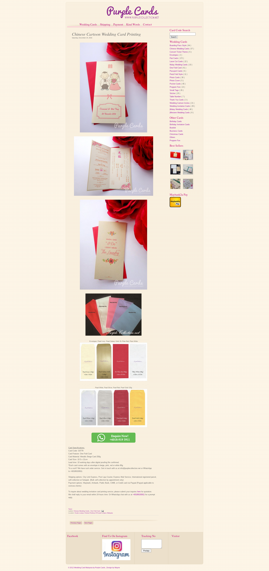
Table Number (175, 96)
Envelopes (174, 55)
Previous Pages (76, 523)
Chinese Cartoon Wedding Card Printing (106, 33)
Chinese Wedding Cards (82, 511)
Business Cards (176, 131)
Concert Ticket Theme (179, 52)
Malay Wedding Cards (179, 65)
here (139, 492)
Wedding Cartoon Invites (180, 103)
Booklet (173, 128)
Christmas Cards (176, 134)
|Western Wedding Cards (180, 113)
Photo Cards (175, 77)
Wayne (117, 568)
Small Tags (174, 90)
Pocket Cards (175, 84)
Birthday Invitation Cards (180, 124)
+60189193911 (139, 494)
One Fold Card (95, 511)
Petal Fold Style (176, 74)
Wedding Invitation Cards (180, 106)
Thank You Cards (177, 100)
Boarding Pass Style (178, 45)
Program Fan (175, 87)
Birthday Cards (176, 121)
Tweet (70, 509)
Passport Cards (176, 71)
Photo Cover (175, 80)
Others (172, 137)
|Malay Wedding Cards (179, 109)
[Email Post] (102, 511)
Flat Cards (174, 58)
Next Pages (88, 523)
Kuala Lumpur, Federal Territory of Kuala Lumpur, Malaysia (94, 513)
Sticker (173, 93)
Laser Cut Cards (176, 61)
